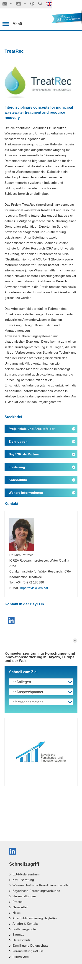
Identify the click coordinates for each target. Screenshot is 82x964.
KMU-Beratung (23, 880)
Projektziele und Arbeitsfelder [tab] (31, 429)
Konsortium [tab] (18, 480)
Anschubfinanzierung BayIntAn (35, 918)
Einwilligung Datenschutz (30, 945)
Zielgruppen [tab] (18, 441)
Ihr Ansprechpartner (27, 692)
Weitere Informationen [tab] (26, 492)
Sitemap (18, 934)
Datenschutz (22, 940)
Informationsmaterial (28, 702)
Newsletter (20, 907)
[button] (12, 620)
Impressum (21, 956)
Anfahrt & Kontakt (25, 923)
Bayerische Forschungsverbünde (36, 891)
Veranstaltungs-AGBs (28, 951)
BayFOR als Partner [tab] (24, 454)
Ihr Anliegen (21, 682)
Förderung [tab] (17, 467)
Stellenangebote (24, 929)
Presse (18, 902)
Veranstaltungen (24, 896)
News (16, 912)
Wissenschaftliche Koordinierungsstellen (41, 885)
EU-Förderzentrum (26, 874)
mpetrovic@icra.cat (34, 588)
